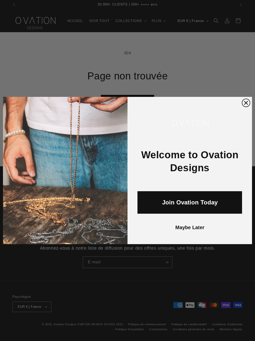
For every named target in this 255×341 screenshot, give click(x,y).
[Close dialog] (246, 103)
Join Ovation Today (190, 202)
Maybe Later (189, 227)
